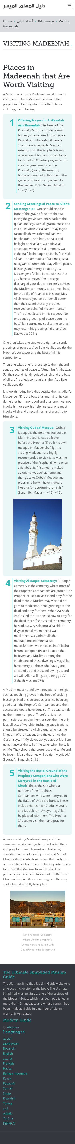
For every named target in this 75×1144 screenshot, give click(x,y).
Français (8, 1063)
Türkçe (7, 1103)
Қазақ (7, 1078)
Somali (7, 1088)
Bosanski (9, 1048)
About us (13, 1027)
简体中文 (9, 1123)
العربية (7, 1038)
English (8, 1053)
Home (7, 21)
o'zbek (7, 1113)
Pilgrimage (46, 21)
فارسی (7, 1058)
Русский (9, 1083)
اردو (5, 1108)
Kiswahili (9, 1098)
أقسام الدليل (25, 21)
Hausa (7, 1068)
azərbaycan (11, 1043)
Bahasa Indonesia (15, 1073)
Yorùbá (8, 1118)
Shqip (7, 1093)
